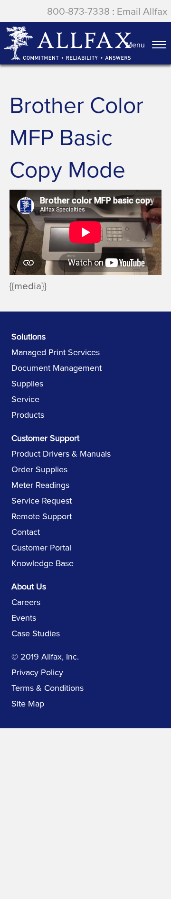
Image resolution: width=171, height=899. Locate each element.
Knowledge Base (42, 563)
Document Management (56, 368)
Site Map (27, 703)
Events (23, 618)
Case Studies (35, 633)
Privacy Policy (37, 672)
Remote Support (41, 516)
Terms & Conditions (47, 688)
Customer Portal (41, 547)
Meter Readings (40, 485)
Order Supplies (39, 469)
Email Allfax (142, 11)
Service (25, 399)
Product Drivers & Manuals (61, 453)
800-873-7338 (78, 11)
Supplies (27, 383)
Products (27, 415)
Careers (25, 602)
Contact (25, 532)
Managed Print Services (55, 352)
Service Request (41, 500)
